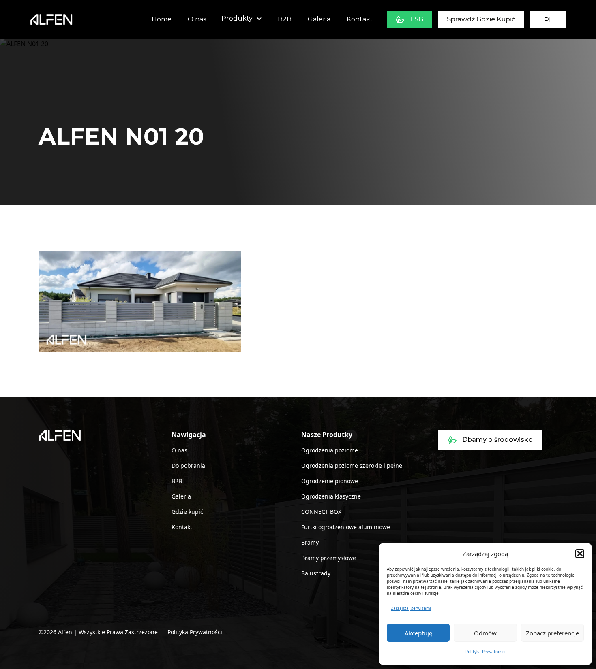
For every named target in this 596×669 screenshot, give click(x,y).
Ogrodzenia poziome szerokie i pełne (351, 465)
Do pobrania (188, 465)
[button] (580, 554)
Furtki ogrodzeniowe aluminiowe (345, 527)
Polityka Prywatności (485, 651)
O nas (197, 19)
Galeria (319, 19)
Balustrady (315, 573)
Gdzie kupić (187, 512)
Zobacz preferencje (552, 633)
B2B (285, 19)
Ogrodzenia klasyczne (331, 496)
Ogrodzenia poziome (329, 450)
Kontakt (360, 19)
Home (162, 19)
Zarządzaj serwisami (411, 608)
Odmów (485, 633)
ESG (416, 19)
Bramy (310, 542)
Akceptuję (418, 633)
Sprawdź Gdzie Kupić (481, 19)
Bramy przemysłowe (328, 558)
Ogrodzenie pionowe (329, 481)
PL (548, 20)
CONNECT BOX (321, 512)
